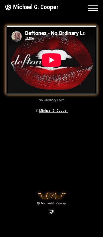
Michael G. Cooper (35, 7)
